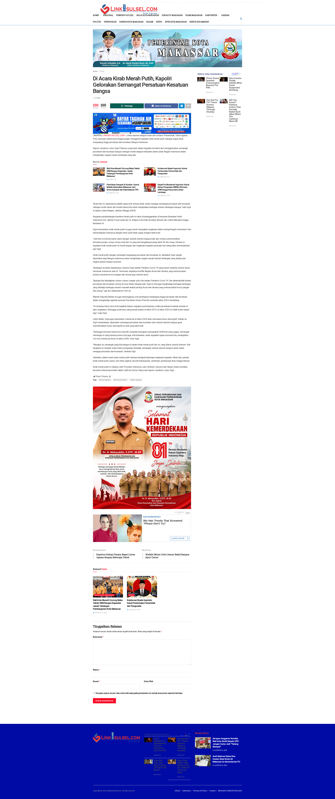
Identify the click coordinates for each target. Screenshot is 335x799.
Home (95, 2)
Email (96, 681)
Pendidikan (198, 2)
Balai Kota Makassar (129, 2)
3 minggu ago (113, 193)
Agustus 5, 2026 (134, 610)
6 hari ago (112, 179)
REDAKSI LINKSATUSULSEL (230, 790)
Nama (96, 669)
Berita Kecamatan (260, 2)
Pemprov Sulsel (114, 2)
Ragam (225, 2)
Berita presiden (120, 380)
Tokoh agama (136, 380)
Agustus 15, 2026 (100, 613)
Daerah (183, 2)
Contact (212, 790)
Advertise (186, 790)
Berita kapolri (105, 380)
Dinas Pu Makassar (146, 2)
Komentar (98, 637)
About (177, 790)
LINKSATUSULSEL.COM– (114, 135)
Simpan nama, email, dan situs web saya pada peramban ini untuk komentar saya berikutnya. (139, 693)
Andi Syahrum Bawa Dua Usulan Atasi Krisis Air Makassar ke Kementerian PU (226, 759)
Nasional (103, 2)
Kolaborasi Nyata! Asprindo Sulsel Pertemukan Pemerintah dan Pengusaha (172, 171)
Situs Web (148, 681)
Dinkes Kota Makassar (212, 2)
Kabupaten (173, 2)
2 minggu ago (164, 177)
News (232, 2)
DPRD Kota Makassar (243, 2)
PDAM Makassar (161, 2)
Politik (189, 2)
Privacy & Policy (200, 790)
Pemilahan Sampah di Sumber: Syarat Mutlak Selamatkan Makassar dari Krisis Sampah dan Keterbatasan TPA (123, 187)
